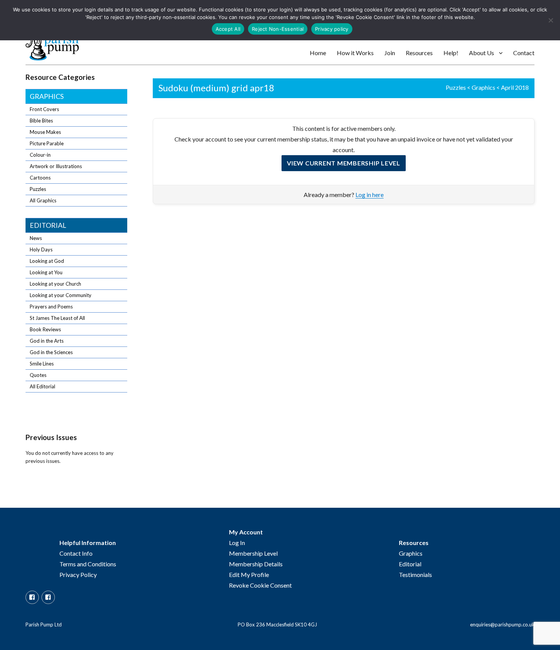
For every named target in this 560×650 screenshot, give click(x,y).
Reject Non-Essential (278, 29)
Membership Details (256, 563)
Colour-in (40, 155)
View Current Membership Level (343, 163)
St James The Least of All (57, 318)
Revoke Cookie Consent (260, 585)
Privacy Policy (78, 574)
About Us (481, 52)
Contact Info (76, 553)
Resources (419, 52)
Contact (523, 52)
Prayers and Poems (51, 307)
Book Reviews (45, 329)
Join (389, 52)
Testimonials (415, 574)
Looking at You (46, 272)
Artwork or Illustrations (56, 166)
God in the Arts (47, 341)
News (36, 238)
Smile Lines (42, 364)
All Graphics (43, 200)
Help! (450, 52)
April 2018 (515, 87)
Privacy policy (332, 29)
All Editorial (42, 386)
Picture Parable (47, 143)
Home (318, 52)
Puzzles (456, 87)
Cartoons (40, 178)
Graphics (483, 87)
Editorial (48, 225)
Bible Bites (41, 121)
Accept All (228, 29)
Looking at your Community (60, 295)
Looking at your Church (55, 284)
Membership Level (253, 553)
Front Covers (44, 109)
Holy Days (41, 249)
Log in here (369, 194)
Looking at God (47, 261)
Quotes (38, 375)
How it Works (355, 52)
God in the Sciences (51, 352)
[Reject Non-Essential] (550, 20)
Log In (237, 542)
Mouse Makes (45, 132)
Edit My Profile (249, 574)
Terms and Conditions (87, 563)
